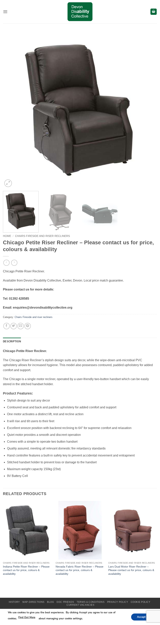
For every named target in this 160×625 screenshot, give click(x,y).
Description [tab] (12, 341)
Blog (50, 602)
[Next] (149, 111)
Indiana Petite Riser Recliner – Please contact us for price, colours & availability (26, 570)
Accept (141, 617)
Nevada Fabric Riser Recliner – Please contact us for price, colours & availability (79, 570)
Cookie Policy (140, 602)
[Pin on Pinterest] (27, 326)
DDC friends (65, 602)
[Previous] (10, 111)
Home (7, 236)
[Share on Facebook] (6, 326)
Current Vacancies (80, 605)
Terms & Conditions (90, 602)
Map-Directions (33, 602)
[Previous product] (14, 263)
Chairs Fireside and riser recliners (42, 236)
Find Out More (26, 617)
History (14, 602)
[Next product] (6, 263)
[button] (5, 11)
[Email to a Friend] (20, 326)
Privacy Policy (117, 602)
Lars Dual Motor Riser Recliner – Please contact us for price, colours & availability (131, 570)
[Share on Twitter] (13, 326)
